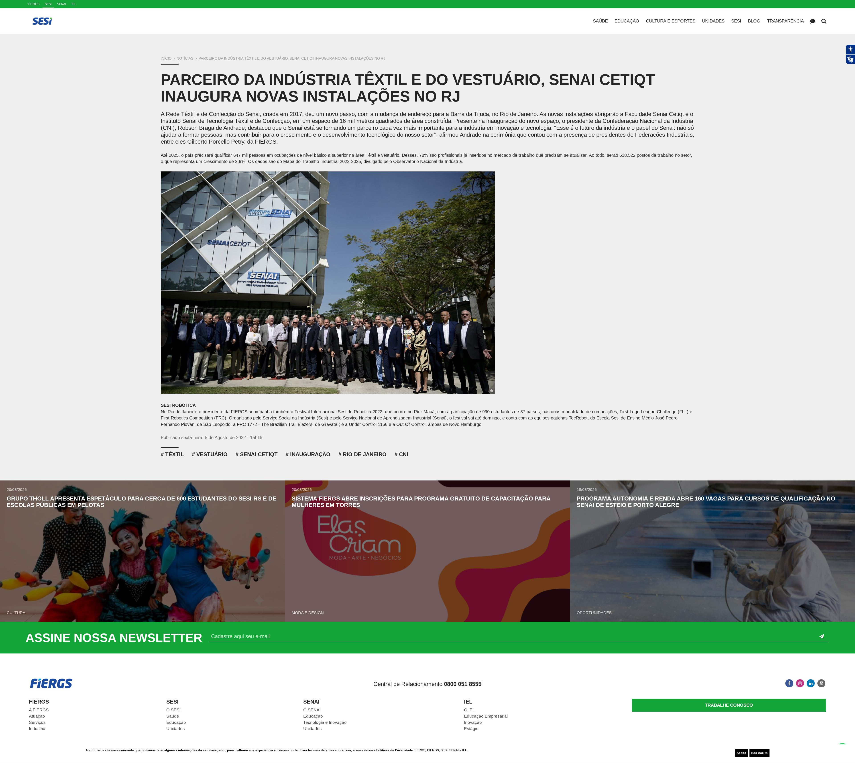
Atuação (37, 716)
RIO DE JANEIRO (365, 454)
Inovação (473, 722)
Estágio (471, 728)
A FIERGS (39, 710)
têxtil (174, 454)
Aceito (741, 753)
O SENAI (312, 710)
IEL (464, 750)
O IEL (469, 710)
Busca (823, 21)
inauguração (310, 454)
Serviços (37, 722)
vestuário (212, 454)
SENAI (454, 750)
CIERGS (433, 750)
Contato (812, 21)
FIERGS (419, 750)
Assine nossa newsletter (114, 637)
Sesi (736, 20)
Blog (754, 20)
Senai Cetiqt (259, 454)
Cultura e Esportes (670, 20)
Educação (627, 20)
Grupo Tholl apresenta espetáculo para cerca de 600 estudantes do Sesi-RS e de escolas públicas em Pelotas (141, 501)
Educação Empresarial (486, 716)
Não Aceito (759, 753)
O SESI (173, 710)
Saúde (600, 20)
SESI (444, 750)
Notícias (185, 58)
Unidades (713, 20)
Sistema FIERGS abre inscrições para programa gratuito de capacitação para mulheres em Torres (421, 501)
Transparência (785, 20)
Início (166, 58)
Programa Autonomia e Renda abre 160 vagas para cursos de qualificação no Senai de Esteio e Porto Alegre (706, 501)
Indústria (37, 728)
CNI (403, 454)
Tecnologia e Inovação (325, 722)
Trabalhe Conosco (729, 705)
